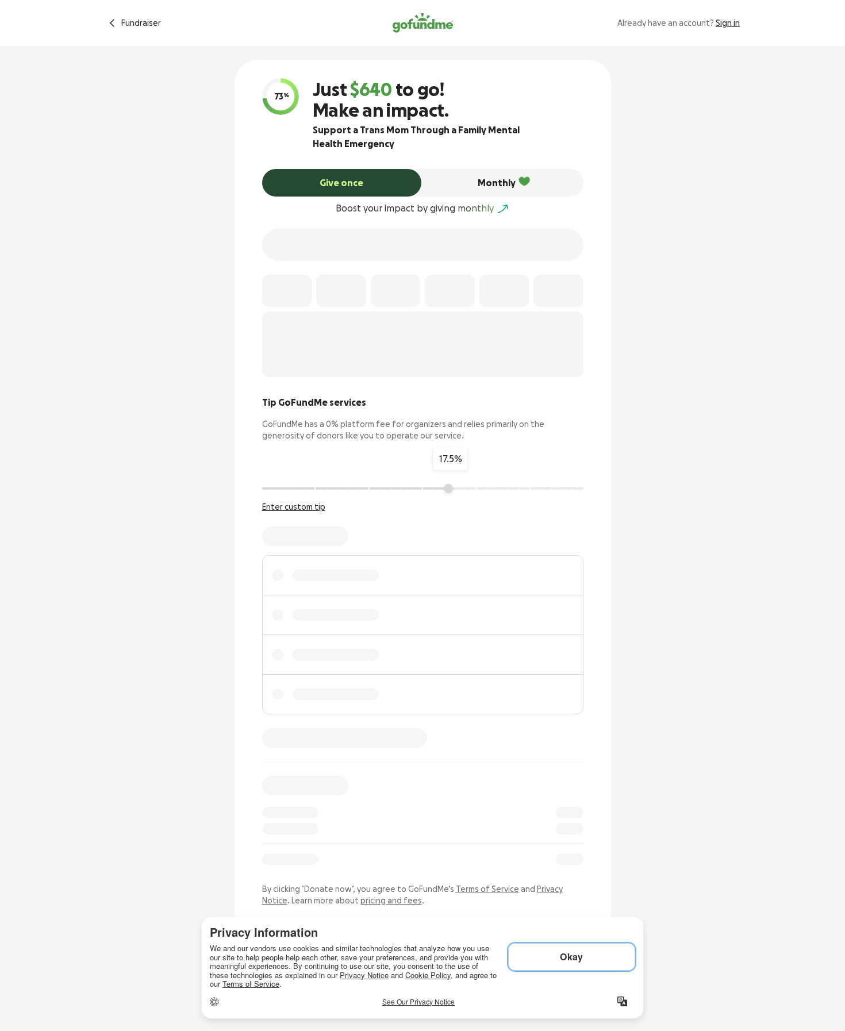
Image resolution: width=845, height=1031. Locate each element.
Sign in (728, 23)
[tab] (342, 183)
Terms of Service (487, 889)
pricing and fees (391, 900)
